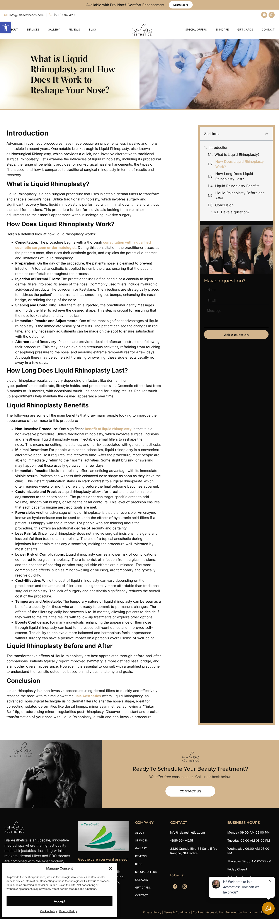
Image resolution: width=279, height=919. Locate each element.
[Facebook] (264, 15)
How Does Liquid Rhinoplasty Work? (239, 164)
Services (33, 29)
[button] (5, 27)
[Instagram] (272, 15)
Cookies (198, 912)
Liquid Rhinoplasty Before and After (240, 195)
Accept (59, 901)
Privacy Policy (68, 911)
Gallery (54, 29)
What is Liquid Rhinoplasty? (237, 154)
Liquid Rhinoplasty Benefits (237, 186)
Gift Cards (245, 29)
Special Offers (196, 29)
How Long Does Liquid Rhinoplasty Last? (234, 176)
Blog (92, 29)
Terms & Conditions (177, 912)
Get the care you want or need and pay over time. (103, 861)
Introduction (218, 147)
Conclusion (224, 205)
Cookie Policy (48, 911)
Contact (268, 29)
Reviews (74, 29)
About (13, 29)
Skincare (222, 29)
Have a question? (235, 212)
